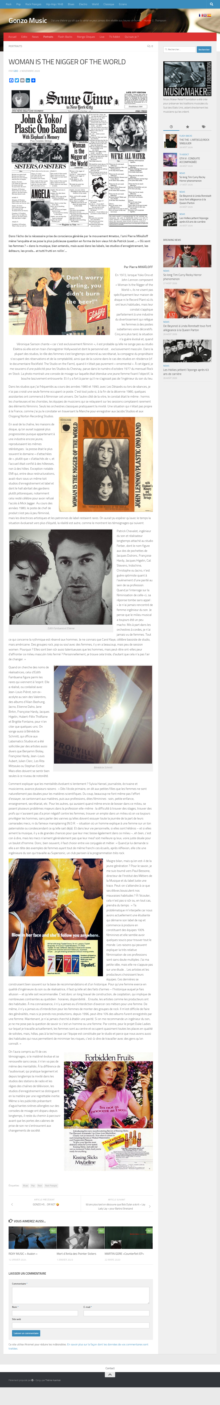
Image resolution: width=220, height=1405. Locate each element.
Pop (18, 4)
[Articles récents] (171, 127)
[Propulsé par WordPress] (32, 1380)
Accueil (12, 36)
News (35, 36)
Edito (24, 36)
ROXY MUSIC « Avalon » (23, 1253)
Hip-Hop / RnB (54, 4)
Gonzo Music (28, 20)
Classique (108, 4)
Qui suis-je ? (132, 36)
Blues (71, 4)
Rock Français (33, 4)
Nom (15, 1307)
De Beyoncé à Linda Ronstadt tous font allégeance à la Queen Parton (195, 199)
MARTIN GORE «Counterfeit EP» (124, 1253)
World (95, 4)
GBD (15, 71)
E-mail (88, 1307)
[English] (205, 15)
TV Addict (114, 36)
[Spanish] (209, 15)
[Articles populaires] (187, 127)
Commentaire (20, 1283)
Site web (16, 1319)
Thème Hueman (53, 1380)
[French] (201, 15)
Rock (9, 4)
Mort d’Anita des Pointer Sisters (76, 1253)
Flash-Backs (65, 36)
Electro (83, 4)
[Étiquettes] (203, 127)
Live (102, 36)
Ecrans (123, 4)
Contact (110, 1368)
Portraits (48, 36)
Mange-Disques (86, 36)
